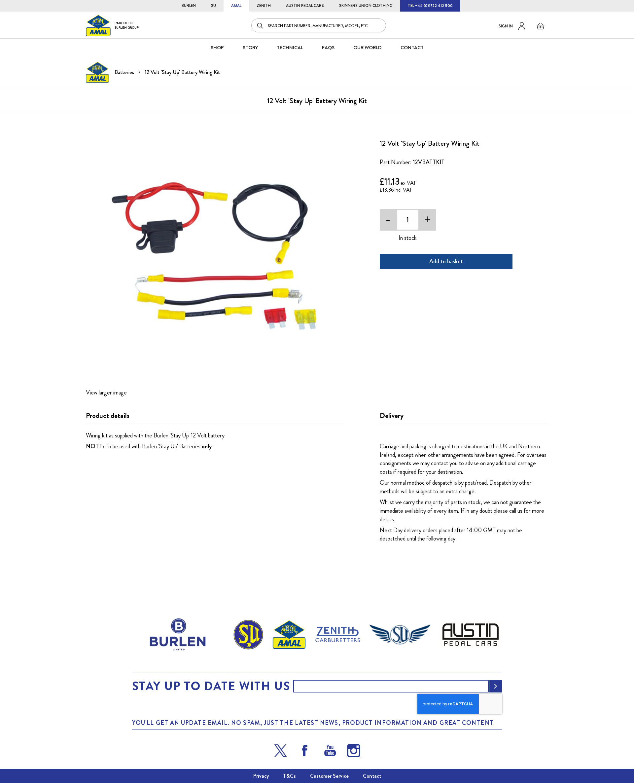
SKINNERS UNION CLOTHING (366, 6)
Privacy (261, 776)
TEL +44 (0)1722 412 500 (430, 6)
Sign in (506, 26)
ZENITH (264, 6)
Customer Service (329, 776)
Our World (367, 47)
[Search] (260, 25)
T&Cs (289, 776)
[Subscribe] (495, 686)
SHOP (217, 47)
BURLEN (189, 6)
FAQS (328, 47)
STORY (250, 47)
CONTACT (412, 47)
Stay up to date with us (211, 686)
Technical (290, 47)
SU (213, 6)
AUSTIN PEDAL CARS (305, 6)
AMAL (236, 6)
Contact (372, 776)
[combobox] (318, 25)
